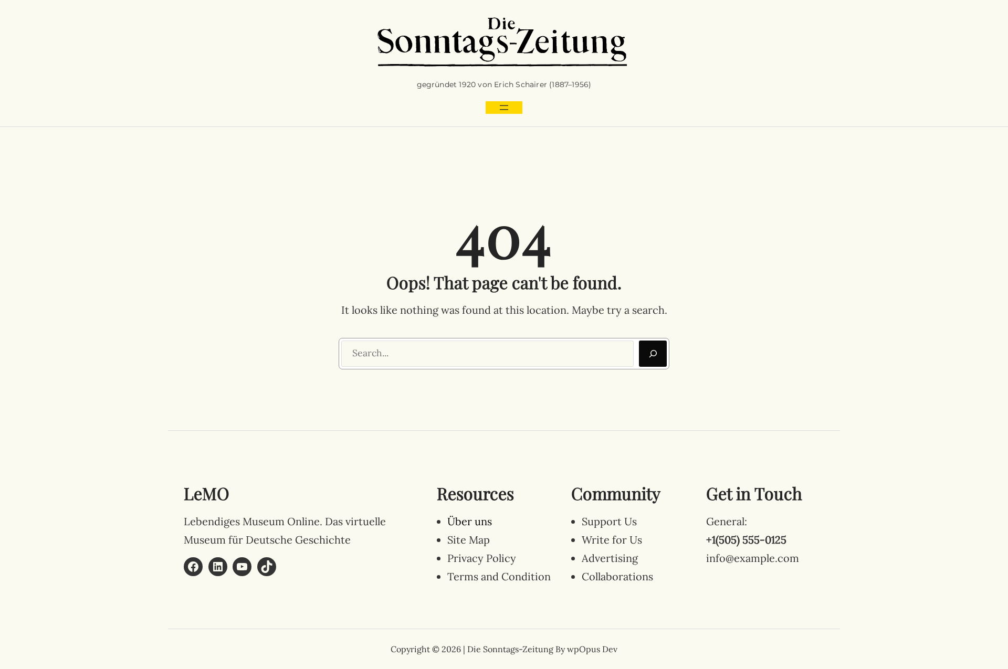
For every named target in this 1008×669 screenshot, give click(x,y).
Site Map (468, 539)
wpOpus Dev (592, 649)
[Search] (653, 354)
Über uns (469, 521)
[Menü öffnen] (504, 107)
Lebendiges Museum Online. (253, 521)
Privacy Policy (481, 558)
